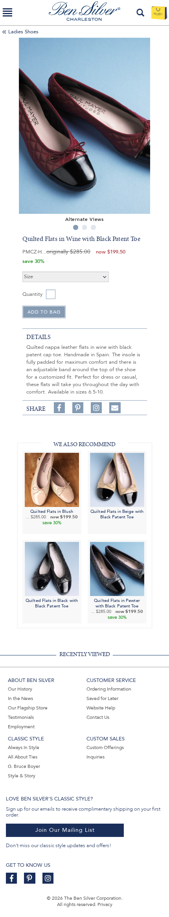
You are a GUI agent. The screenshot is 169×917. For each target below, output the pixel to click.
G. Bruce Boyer (24, 766)
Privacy (104, 904)
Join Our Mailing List (65, 830)
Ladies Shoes (23, 31)
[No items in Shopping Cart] (159, 12)
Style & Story (21, 776)
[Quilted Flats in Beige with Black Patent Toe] (117, 479)
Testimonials (21, 717)
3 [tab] (93, 227)
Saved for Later (102, 698)
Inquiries (95, 757)
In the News (20, 698)
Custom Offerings (105, 747)
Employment (21, 727)
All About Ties (22, 757)
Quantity (32, 294)
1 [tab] (75, 227)
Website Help (100, 708)
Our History (20, 689)
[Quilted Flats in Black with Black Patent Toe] (52, 568)
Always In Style (23, 747)
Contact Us (97, 717)
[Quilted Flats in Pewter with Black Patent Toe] (117, 568)
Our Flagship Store (28, 708)
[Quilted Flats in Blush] (52, 479)
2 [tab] (84, 227)
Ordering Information (108, 689)
